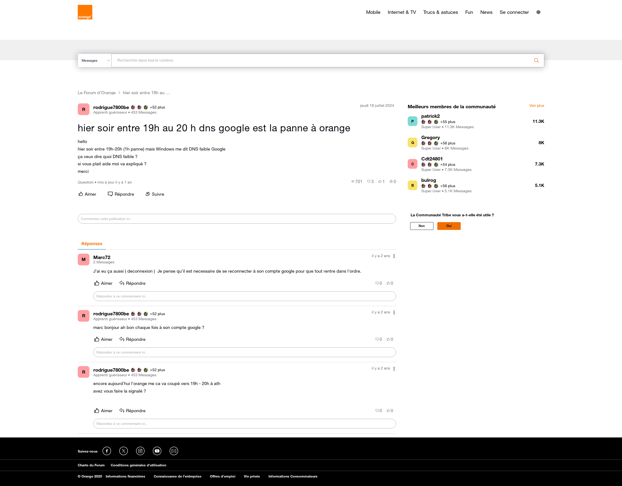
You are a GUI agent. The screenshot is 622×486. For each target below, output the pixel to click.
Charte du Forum (91, 465)
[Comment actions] (394, 256)
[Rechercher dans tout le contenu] (536, 60)
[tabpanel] (237, 342)
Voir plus (536, 105)
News (486, 12)
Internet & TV (402, 12)
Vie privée (252, 476)
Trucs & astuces (440, 12)
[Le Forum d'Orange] (85, 12)
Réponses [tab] (91, 243)
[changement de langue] (538, 12)
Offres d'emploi (222, 476)
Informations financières (125, 476)
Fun (469, 12)
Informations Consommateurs (293, 476)
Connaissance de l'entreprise (177, 476)
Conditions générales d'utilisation (138, 465)
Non (422, 226)
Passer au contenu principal (26, 3)
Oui (449, 226)
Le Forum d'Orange (97, 93)
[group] (357, 181)
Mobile (373, 12)
